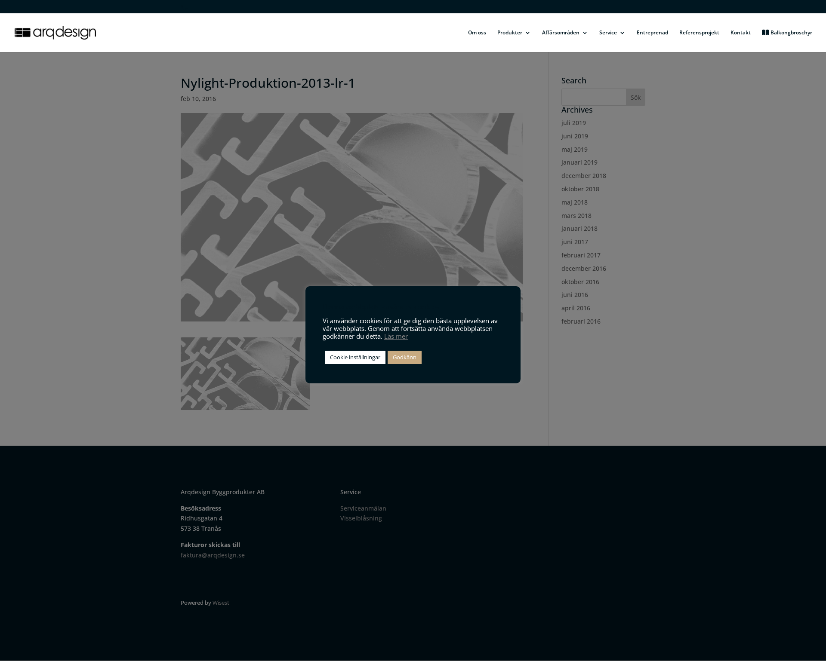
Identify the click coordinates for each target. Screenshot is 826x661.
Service (608, 33)
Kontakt (740, 33)
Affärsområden (560, 33)
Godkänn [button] (404, 357)
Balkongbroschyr (790, 33)
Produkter (509, 33)
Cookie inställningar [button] (355, 357)
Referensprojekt (699, 33)
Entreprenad (652, 33)
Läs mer (396, 336)
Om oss (477, 33)
